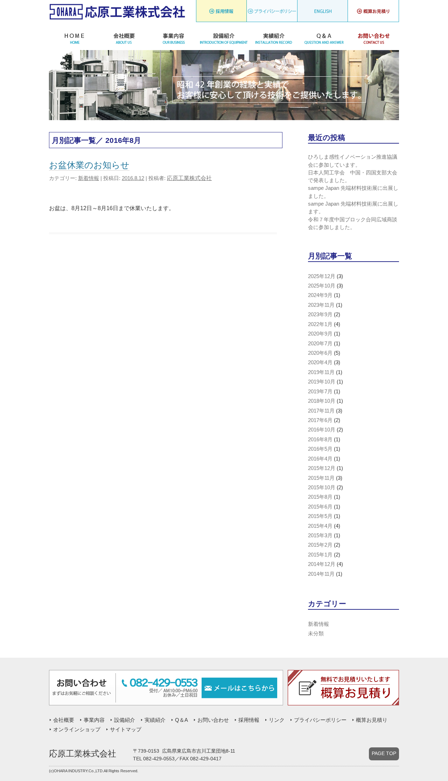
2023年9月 (320, 314)
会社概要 (124, 38)
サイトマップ (125, 729)
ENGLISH (373, 13)
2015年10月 (321, 487)
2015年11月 (321, 478)
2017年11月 (321, 411)
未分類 (316, 633)
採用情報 (221, 13)
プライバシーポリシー (323, 13)
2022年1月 (320, 324)
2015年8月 (320, 497)
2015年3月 (320, 535)
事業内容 (174, 38)
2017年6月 (320, 420)
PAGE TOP (384, 753)
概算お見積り (371, 720)
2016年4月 (320, 459)
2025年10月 (321, 286)
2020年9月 (320, 334)
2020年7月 (320, 343)
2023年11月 (321, 305)
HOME (74, 38)
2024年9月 (320, 295)
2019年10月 (321, 382)
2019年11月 (321, 372)
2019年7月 (320, 391)
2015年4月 (320, 526)
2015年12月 (321, 468)
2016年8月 (320, 439)
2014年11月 (321, 574)
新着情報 (88, 178)
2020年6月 (320, 353)
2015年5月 (320, 516)
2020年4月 (320, 362)
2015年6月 (320, 507)
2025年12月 (321, 276)
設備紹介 (224, 38)
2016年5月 (320, 449)
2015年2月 (320, 545)
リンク (272, 13)
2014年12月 (321, 564)
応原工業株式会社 (189, 178)
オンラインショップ (76, 729)
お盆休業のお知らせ (89, 165)
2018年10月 (321, 401)
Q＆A (324, 38)
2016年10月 (321, 430)
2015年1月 (320, 555)
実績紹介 (274, 38)
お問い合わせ (374, 38)
